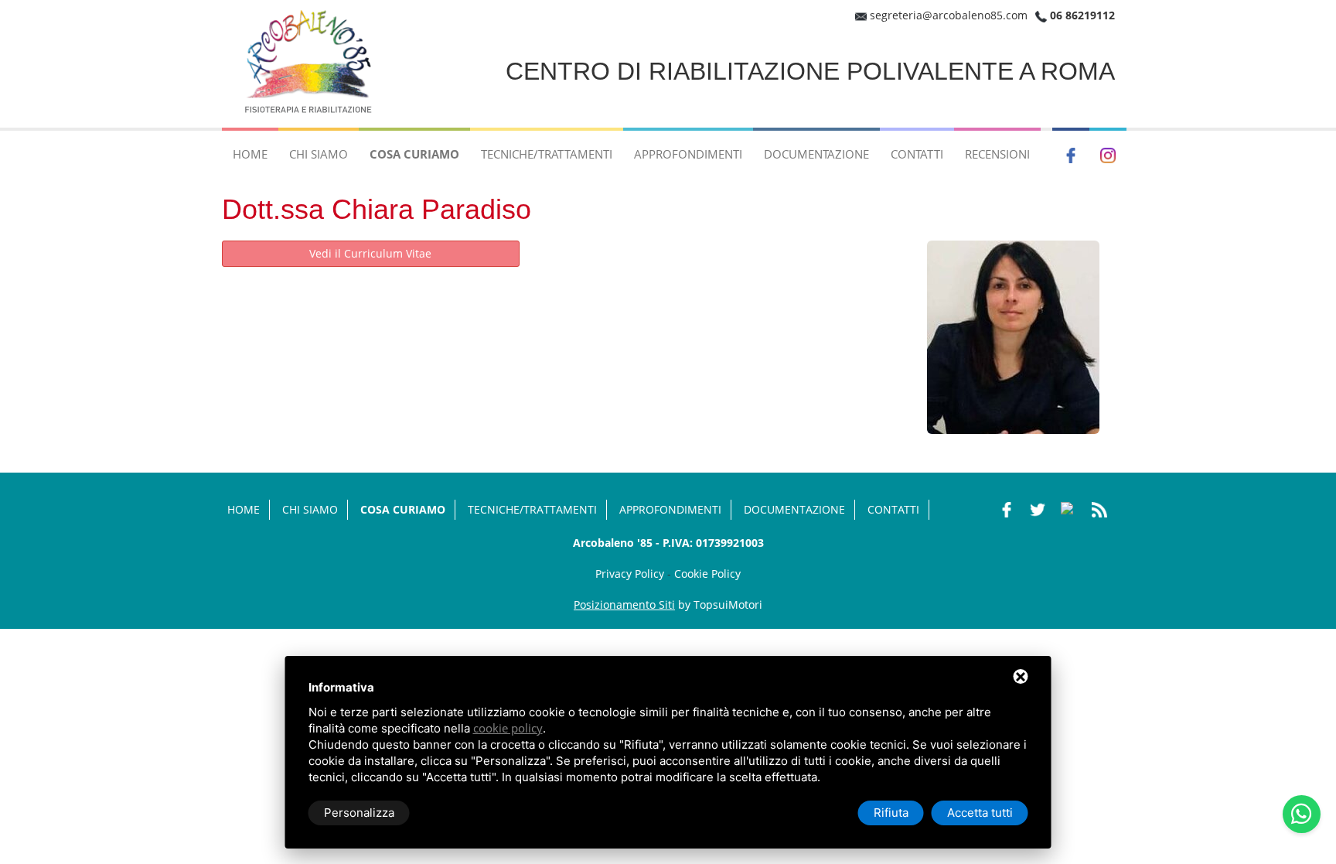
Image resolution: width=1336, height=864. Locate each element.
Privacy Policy (629, 573)
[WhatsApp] (1302, 814)
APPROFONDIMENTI (688, 154)
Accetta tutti (980, 812)
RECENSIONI (997, 154)
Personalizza (359, 812)
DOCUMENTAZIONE (816, 154)
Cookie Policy (707, 573)
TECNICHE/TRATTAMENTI (546, 154)
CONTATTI (917, 154)
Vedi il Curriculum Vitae (370, 253)
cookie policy (508, 728)
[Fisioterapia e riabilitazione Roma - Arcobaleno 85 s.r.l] (311, 62)
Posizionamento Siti (624, 604)
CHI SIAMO (318, 154)
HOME (250, 154)
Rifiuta (891, 812)
